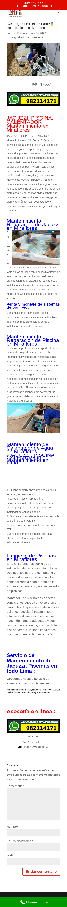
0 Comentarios (34, 37)
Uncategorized (15, 37)
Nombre (13, 826)
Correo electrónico (20, 841)
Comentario (15, 786)
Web (10, 855)
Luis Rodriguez (20, 33)
